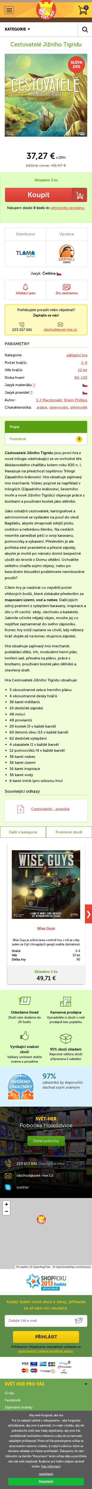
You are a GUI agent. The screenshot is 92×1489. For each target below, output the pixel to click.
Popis (14, 427)
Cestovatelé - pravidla (50, 809)
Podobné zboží (69, 832)
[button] (41, 1219)
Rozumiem (46, 1481)
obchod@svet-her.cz (60, 329)
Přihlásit (46, 1337)
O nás (9, 1393)
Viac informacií (51, 1466)
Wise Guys (46, 928)
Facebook (13, 1400)
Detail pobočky (46, 1141)
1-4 (84, 362)
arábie (42, 407)
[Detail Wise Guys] (46, 884)
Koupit (39, 195)
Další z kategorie (23, 832)
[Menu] (9, 10)
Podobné (45, 439)
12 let (82, 370)
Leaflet (23, 1267)
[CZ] (85, 385)
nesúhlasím (46, 1474)
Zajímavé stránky (19, 1407)
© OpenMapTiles (40, 1267)
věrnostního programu (67, 208)
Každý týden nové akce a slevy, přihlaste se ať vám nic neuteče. (46, 1305)
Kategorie (15, 29)
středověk (78, 407)
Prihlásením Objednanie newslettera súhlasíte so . (46, 1349)
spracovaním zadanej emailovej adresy (45, 1351)
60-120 (80, 377)
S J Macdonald (49, 400)
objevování (58, 407)
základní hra (77, 355)
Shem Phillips (75, 400)
